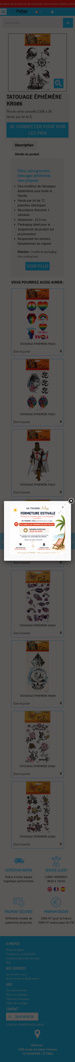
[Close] (71, 501)
